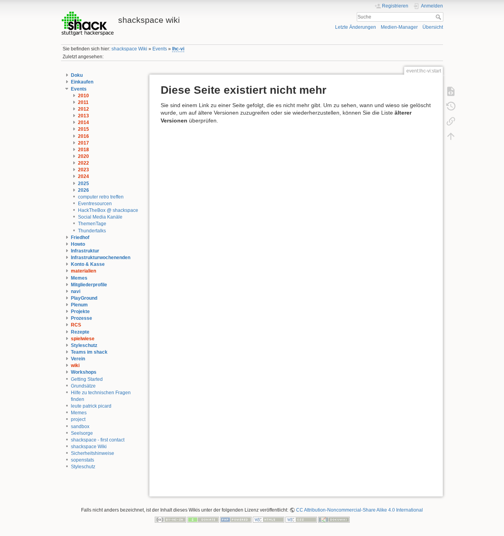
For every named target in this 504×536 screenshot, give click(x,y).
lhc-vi (178, 49)
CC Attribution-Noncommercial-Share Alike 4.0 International (359, 510)
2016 (83, 136)
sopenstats (82, 460)
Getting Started (87, 379)
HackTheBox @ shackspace (108, 210)
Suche (439, 17)
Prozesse (81, 318)
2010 (83, 95)
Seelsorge (82, 433)
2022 (83, 163)
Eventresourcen (95, 203)
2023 (83, 169)
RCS (76, 325)
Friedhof (80, 237)
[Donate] (203, 519)
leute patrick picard (91, 406)
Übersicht (432, 27)
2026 (83, 190)
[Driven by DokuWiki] (334, 519)
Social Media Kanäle (100, 217)
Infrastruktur (85, 251)
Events (159, 49)
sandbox (80, 426)
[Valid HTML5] (268, 519)
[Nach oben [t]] (451, 135)
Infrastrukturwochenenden (100, 257)
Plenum (79, 305)
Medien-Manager (399, 27)
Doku (77, 75)
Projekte (80, 311)
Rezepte (80, 332)
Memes (79, 278)
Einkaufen (82, 82)
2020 (83, 156)
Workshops (83, 372)
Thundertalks (92, 231)
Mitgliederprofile (89, 284)
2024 (83, 176)
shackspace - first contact (97, 440)
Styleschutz (84, 345)
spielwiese (82, 338)
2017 (83, 143)
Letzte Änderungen (355, 27)
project (78, 419)
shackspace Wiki (129, 49)
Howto (78, 244)
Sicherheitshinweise (92, 453)
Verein (78, 359)
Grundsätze (83, 386)
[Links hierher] (451, 120)
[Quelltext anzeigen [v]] (451, 90)
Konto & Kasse (88, 264)
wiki (75, 365)
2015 (83, 129)
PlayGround (84, 298)
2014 (83, 122)
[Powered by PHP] (236, 519)
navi (75, 291)
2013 (83, 116)
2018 (83, 149)
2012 (83, 109)
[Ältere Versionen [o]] (451, 105)
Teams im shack (89, 352)
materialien (83, 271)
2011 (83, 102)
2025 (83, 183)
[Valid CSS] (301, 519)
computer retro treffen (101, 197)
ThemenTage (92, 223)
